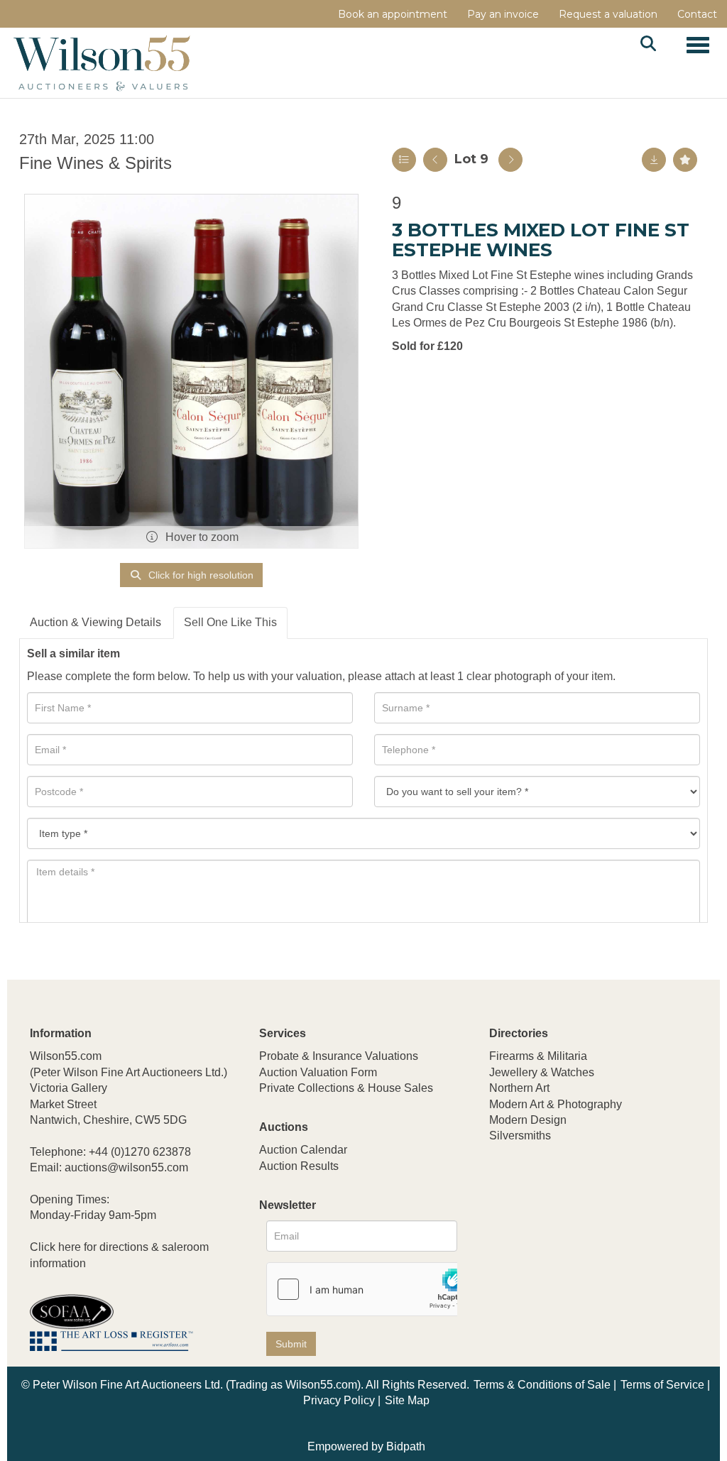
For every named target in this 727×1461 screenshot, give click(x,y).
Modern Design (528, 1120)
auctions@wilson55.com (126, 1167)
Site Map (407, 1400)
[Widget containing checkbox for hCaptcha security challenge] (373, 1289)
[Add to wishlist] (685, 160)
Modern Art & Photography (555, 1104)
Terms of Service (662, 1385)
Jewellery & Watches (541, 1072)
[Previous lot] (435, 160)
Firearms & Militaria (538, 1056)
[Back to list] (404, 160)
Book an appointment (392, 14)
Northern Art (519, 1088)
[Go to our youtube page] (561, 1230)
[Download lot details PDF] (654, 160)
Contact (697, 14)
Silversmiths (520, 1135)
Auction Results (299, 1166)
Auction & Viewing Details (95, 622)
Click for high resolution (199, 575)
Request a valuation (608, 14)
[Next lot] (510, 160)
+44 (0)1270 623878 (140, 1152)
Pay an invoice (503, 14)
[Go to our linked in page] (531, 1230)
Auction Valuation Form (318, 1072)
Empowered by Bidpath (366, 1446)
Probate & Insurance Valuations (338, 1056)
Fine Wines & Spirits (95, 163)
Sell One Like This (230, 622)
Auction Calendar (303, 1150)
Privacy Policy (339, 1400)
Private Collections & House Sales (346, 1088)
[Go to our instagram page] (590, 1230)
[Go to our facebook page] (502, 1230)
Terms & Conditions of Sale (542, 1385)
